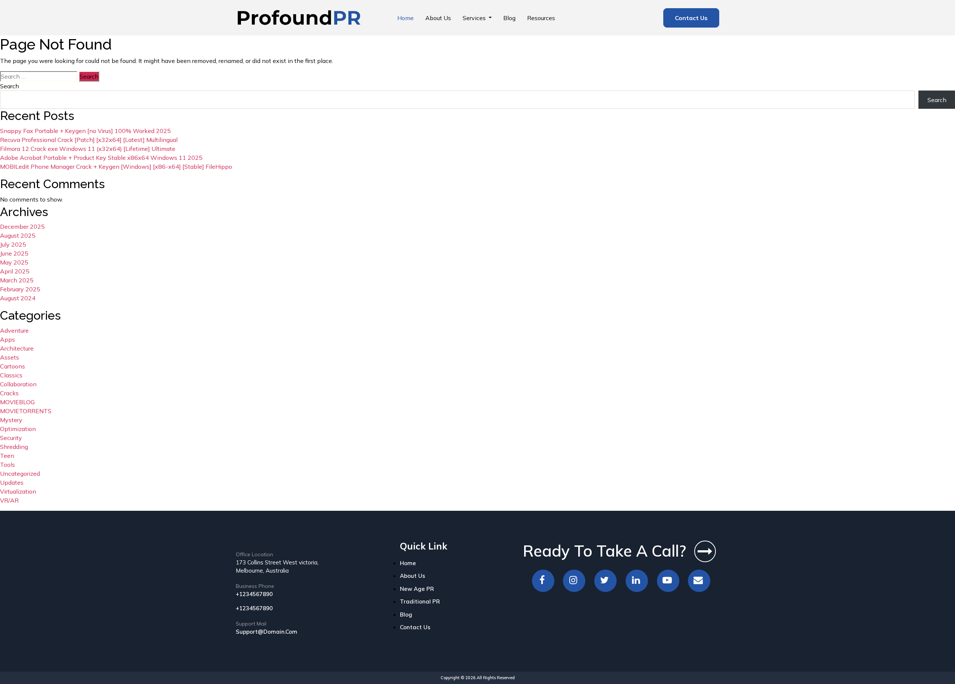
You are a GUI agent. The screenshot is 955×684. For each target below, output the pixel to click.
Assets (9, 357)
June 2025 (14, 253)
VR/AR (9, 500)
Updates (12, 482)
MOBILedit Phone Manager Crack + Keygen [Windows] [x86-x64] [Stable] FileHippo (116, 166)
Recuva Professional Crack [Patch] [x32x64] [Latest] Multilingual (89, 139)
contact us (415, 627)
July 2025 (13, 244)
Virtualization (18, 491)
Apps (7, 339)
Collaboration (18, 384)
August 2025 (17, 235)
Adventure (14, 330)
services (475, 18)
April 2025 (14, 271)
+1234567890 (254, 594)
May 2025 (14, 262)
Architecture (17, 348)
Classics (11, 375)
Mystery (11, 420)
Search (9, 86)
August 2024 (17, 298)
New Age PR (417, 588)
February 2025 (20, 289)
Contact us (691, 18)
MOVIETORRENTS (25, 411)
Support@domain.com (266, 631)
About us (438, 18)
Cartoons (12, 366)
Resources (541, 18)
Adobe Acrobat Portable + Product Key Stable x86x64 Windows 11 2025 (101, 157)
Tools (7, 464)
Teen (7, 455)
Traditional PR (420, 601)
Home (405, 18)
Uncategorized (20, 473)
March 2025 (17, 280)
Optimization (18, 429)
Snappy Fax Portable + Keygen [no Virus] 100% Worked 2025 (85, 130)
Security (11, 437)
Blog (509, 18)
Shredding (14, 446)
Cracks (9, 393)
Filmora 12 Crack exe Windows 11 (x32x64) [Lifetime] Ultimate (87, 148)
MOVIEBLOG (17, 402)
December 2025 (22, 226)
